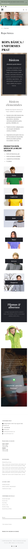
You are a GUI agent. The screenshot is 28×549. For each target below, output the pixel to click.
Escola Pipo (4, 502)
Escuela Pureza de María (7, 508)
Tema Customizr (21, 542)
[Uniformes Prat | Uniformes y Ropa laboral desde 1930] (2, 10)
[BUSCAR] (12, 517)
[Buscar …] (24, 517)
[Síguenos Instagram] (3, 6)
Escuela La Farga (5, 506)
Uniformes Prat (9, 540)
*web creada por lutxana (7, 524)
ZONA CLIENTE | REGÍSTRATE (9, 486)
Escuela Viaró (4, 500)
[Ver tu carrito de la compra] (23, 10)
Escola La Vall (5, 504)
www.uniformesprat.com (8, 433)
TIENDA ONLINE (6, 484)
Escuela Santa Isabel (6, 498)
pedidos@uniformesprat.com (9, 431)
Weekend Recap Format (6, 462)
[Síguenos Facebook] (1, 6)
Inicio (2, 28)
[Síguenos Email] (5, 6)
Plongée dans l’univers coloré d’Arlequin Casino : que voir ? (14, 474)
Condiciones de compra (6, 488)
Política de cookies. (5, 3)
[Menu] (26, 9)
